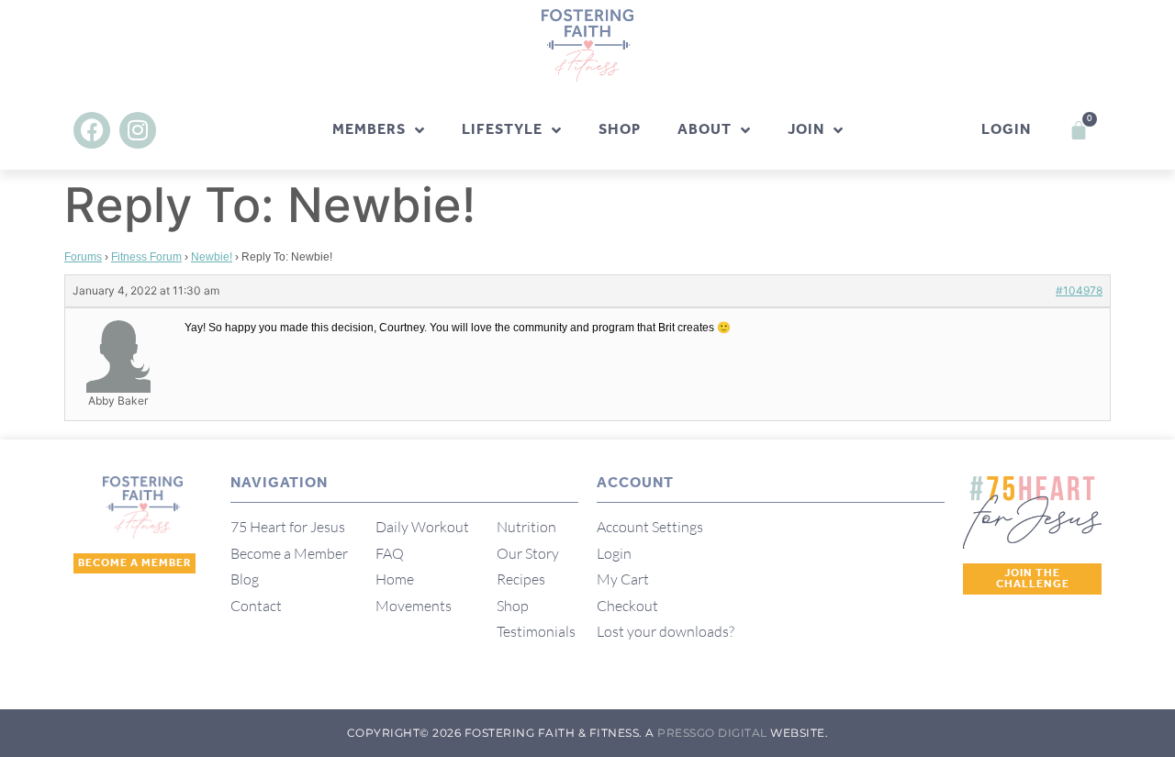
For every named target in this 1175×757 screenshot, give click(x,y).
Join (806, 130)
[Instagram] (137, 130)
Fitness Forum (146, 256)
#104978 (1079, 290)
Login (1006, 130)
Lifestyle (502, 130)
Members (369, 130)
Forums (83, 256)
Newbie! (211, 256)
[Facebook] (91, 130)
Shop (620, 130)
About (704, 130)
